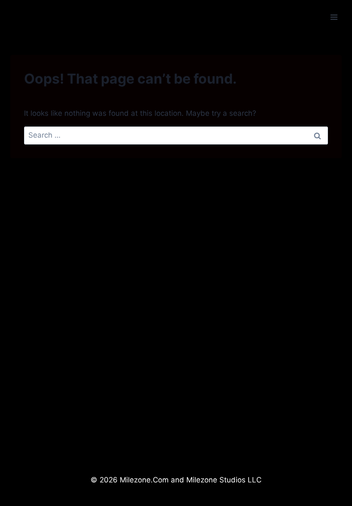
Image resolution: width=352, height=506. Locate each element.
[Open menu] (334, 17)
